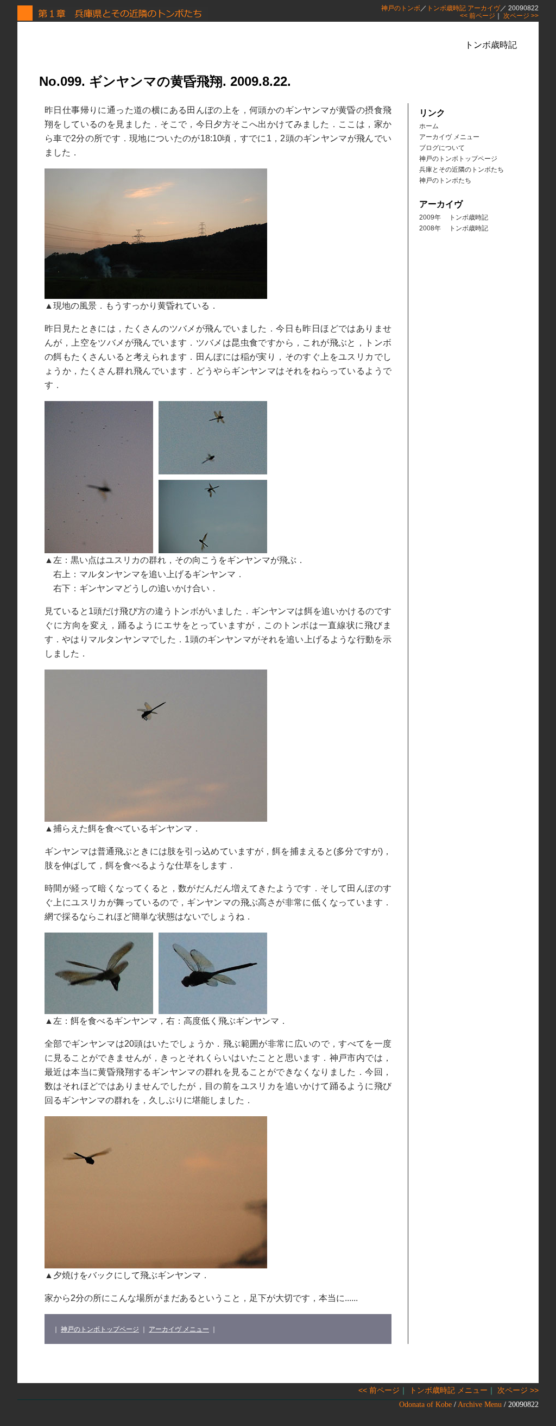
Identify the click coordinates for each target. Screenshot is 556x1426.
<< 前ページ (477, 16)
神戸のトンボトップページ (100, 1329)
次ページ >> (521, 16)
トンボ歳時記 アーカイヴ (463, 8)
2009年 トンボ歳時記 (453, 217)
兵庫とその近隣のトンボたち (461, 169)
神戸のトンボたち (445, 180)
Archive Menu (480, 1404)
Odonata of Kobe (425, 1404)
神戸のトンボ (400, 8)
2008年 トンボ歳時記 (453, 228)
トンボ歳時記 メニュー (448, 1390)
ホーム (429, 126)
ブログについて (442, 148)
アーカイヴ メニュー (179, 1329)
